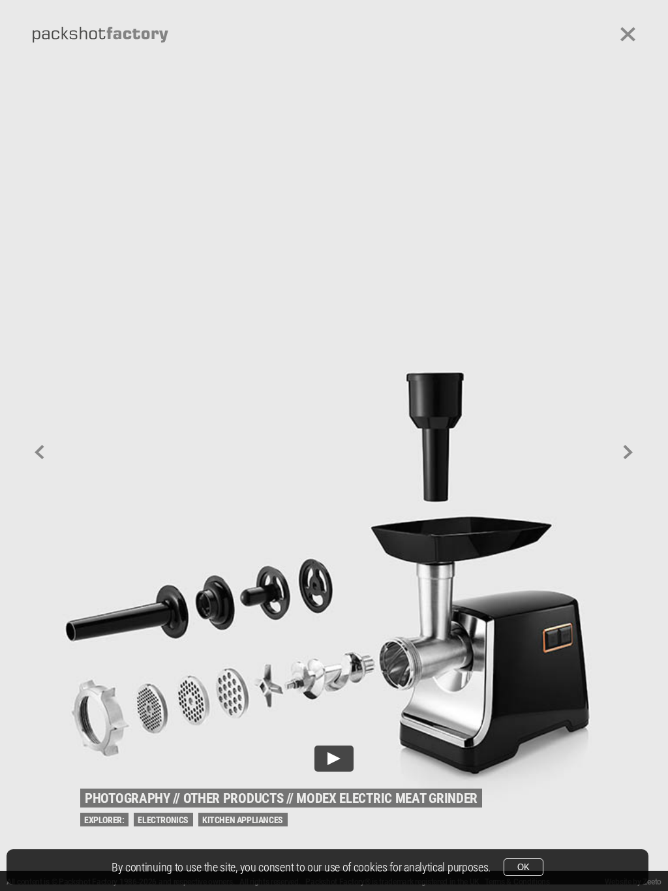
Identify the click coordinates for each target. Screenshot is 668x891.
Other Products (233, 798)
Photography (127, 798)
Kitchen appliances (242, 820)
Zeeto (652, 881)
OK (523, 867)
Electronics (163, 820)
